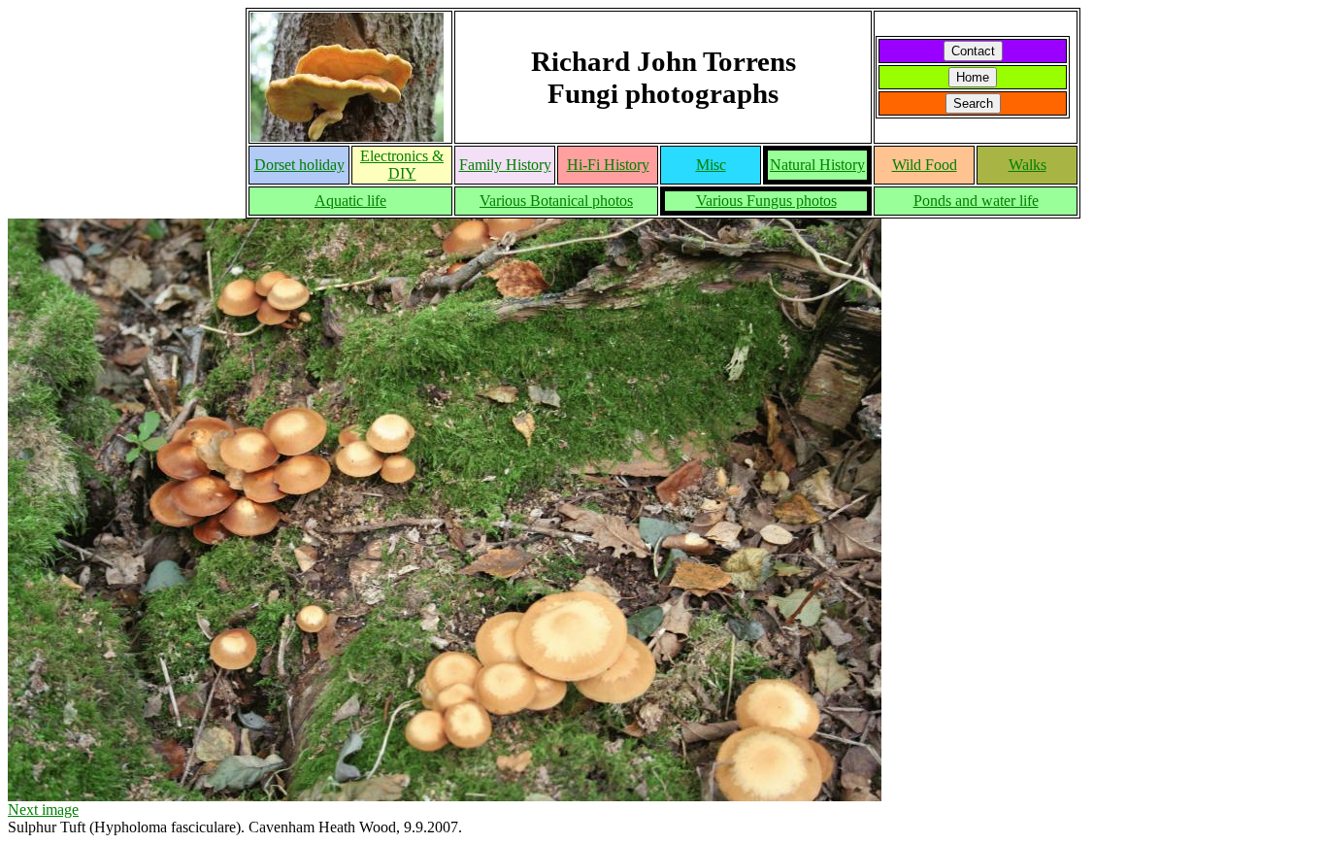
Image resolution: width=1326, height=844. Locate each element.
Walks (1027, 164)
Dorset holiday (299, 164)
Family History (505, 164)
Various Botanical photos (556, 200)
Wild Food (924, 164)
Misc (711, 164)
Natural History (817, 164)
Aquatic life (350, 200)
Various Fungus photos (766, 200)
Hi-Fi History (608, 164)
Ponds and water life (976, 200)
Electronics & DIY (402, 165)
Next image (43, 809)
